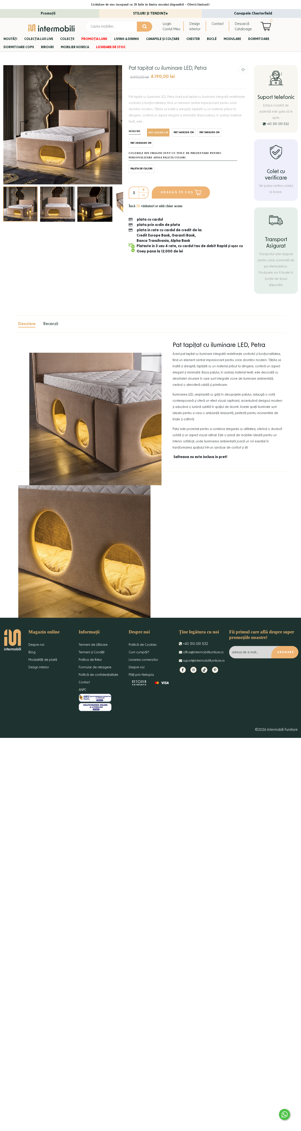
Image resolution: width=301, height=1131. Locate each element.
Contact (218, 24)
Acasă (7, 56)
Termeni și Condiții (91, 652)
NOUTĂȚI (10, 39)
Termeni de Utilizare (93, 644)
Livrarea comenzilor (143, 659)
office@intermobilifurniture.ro (203, 652)
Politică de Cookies (142, 644)
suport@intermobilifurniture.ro (203, 660)
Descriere (26, 324)
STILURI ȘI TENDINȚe (150, 13)
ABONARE (285, 652)
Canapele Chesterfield (253, 13)
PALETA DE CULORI (141, 168)
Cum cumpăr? (139, 652)
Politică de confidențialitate (98, 674)
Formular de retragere (95, 667)
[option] (62, 124)
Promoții (48, 13)
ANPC (82, 689)
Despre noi (36, 644)
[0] (267, 26)
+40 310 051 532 (277, 124)
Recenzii (50, 324)
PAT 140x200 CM (158, 132)
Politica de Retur (90, 659)
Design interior (38, 667)
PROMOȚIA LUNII (94, 39)
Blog (31, 652)
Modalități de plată (42, 659)
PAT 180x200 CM (209, 132)
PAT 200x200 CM (140, 143)
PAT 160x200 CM (184, 132)
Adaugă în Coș (177, 192)
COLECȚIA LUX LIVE (38, 39)
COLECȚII (67, 39)
